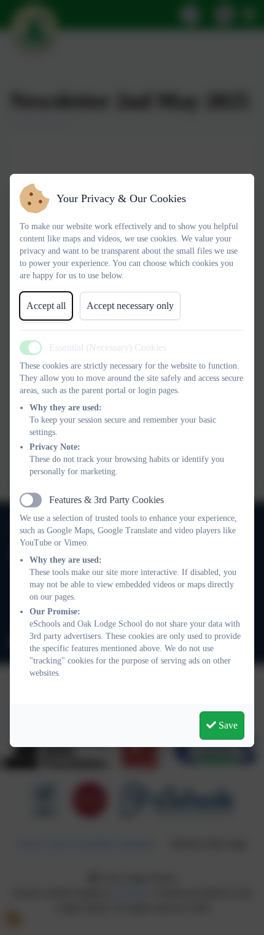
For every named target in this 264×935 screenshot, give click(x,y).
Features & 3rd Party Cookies (106, 500)
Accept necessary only (130, 305)
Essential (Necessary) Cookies (107, 347)
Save (227, 725)
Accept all (46, 305)
